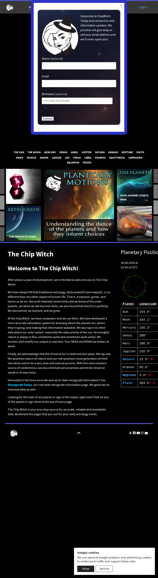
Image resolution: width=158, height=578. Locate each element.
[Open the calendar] (46, 108)
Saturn (128, 359)
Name (45, 58)
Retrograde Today (20, 385)
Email (45, 76)
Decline (104, 568)
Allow (85, 568)
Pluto (127, 383)
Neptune (129, 375)
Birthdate (48, 94)
